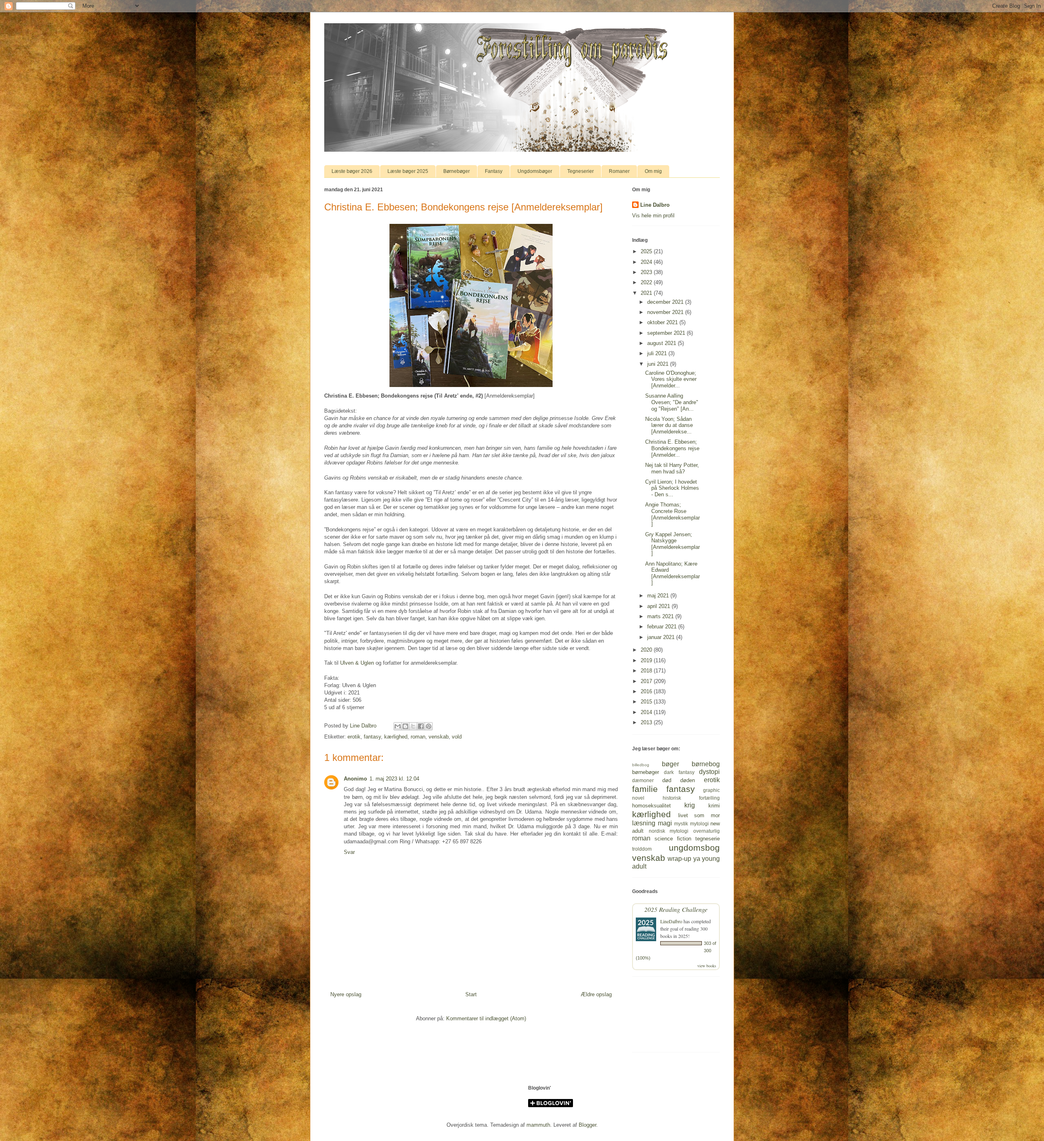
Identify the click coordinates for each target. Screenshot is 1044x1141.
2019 (647, 660)
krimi (714, 806)
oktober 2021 (663, 322)
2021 (647, 293)
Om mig (653, 171)
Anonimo (355, 779)
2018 (647, 671)
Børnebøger (456, 171)
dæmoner (643, 780)
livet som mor (699, 815)
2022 (647, 282)
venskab (439, 737)
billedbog (640, 765)
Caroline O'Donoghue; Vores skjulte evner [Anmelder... (671, 379)
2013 (647, 722)
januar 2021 (661, 637)
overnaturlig (706, 831)
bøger (670, 764)
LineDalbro (671, 921)
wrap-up (679, 858)
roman (418, 737)
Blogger (587, 1125)
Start (471, 994)
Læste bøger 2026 (352, 171)
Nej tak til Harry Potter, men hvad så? (672, 468)
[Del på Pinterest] (429, 726)
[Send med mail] (398, 726)
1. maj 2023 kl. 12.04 (394, 779)
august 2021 (662, 343)
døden (687, 780)
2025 (647, 251)
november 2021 (666, 312)
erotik (354, 737)
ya (696, 858)
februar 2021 (662, 627)
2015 (647, 702)
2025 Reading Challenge (676, 909)
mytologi (699, 823)
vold (457, 737)
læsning (643, 823)
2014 (647, 712)
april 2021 (659, 606)
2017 (647, 681)
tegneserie (707, 839)
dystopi (709, 771)
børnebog (706, 764)
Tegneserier (580, 171)
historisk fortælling (691, 797)
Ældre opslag (596, 994)
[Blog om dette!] (405, 726)
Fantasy (493, 171)
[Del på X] (413, 726)
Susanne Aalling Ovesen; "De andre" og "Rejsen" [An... (671, 402)
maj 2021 (658, 596)
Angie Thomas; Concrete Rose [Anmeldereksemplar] (672, 514)
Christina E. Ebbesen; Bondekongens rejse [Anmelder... (672, 448)
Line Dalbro (655, 205)
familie (645, 789)
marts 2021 (661, 616)
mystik (681, 823)
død (666, 780)
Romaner (619, 171)
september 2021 (667, 333)
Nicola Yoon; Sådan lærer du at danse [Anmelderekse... (669, 425)
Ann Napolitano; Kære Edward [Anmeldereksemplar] (672, 573)
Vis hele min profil (653, 215)
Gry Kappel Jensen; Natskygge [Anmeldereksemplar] (672, 544)
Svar (349, 852)
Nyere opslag (345, 994)
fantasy (372, 737)
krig (689, 805)
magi (665, 823)
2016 (647, 691)
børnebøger (645, 772)
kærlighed (395, 737)
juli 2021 (657, 353)
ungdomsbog (694, 847)
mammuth (538, 1125)
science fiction (673, 839)
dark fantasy (679, 772)
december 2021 (666, 302)
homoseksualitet (651, 806)
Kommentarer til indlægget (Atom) (486, 1018)
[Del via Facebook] (421, 726)
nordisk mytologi (669, 831)
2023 (647, 272)
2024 (647, 262)
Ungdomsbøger (535, 171)
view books (706, 966)
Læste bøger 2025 (407, 171)
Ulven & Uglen (357, 663)
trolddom (642, 848)
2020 (647, 650)
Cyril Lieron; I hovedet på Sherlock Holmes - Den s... (672, 488)
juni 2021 (658, 364)
